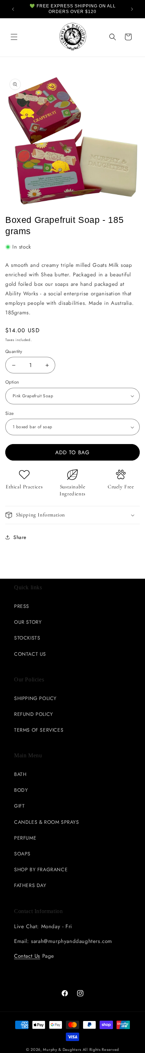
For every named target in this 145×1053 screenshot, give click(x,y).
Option (12, 382)
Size (9, 413)
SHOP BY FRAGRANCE (41, 869)
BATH (20, 774)
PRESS (21, 606)
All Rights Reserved (101, 1049)
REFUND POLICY (33, 714)
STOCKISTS (27, 637)
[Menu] (14, 37)
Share (19, 537)
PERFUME (25, 837)
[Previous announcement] (13, 9)
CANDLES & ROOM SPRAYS (46, 822)
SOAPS (22, 853)
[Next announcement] (132, 9)
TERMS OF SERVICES (38, 729)
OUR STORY (28, 621)
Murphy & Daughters (62, 1049)
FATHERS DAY (30, 885)
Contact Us (27, 956)
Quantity (13, 351)
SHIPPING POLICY (35, 698)
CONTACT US (30, 653)
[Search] (112, 37)
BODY (21, 790)
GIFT (19, 805)
